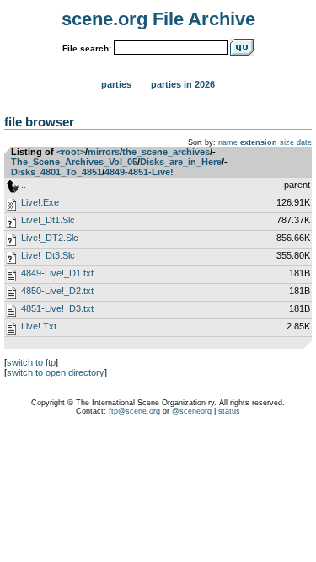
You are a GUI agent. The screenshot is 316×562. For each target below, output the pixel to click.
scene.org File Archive (158, 18)
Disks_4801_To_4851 (56, 172)
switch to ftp (31, 362)
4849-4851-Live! (139, 172)
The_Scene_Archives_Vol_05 (74, 162)
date (304, 142)
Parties (116, 84)
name (228, 142)
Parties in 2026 (183, 84)
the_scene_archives (166, 152)
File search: (86, 48)
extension (258, 142)
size (287, 142)
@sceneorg (192, 411)
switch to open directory (55, 372)
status (229, 411)
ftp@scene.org (134, 411)
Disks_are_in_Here (181, 162)
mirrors (104, 152)
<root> (70, 152)
